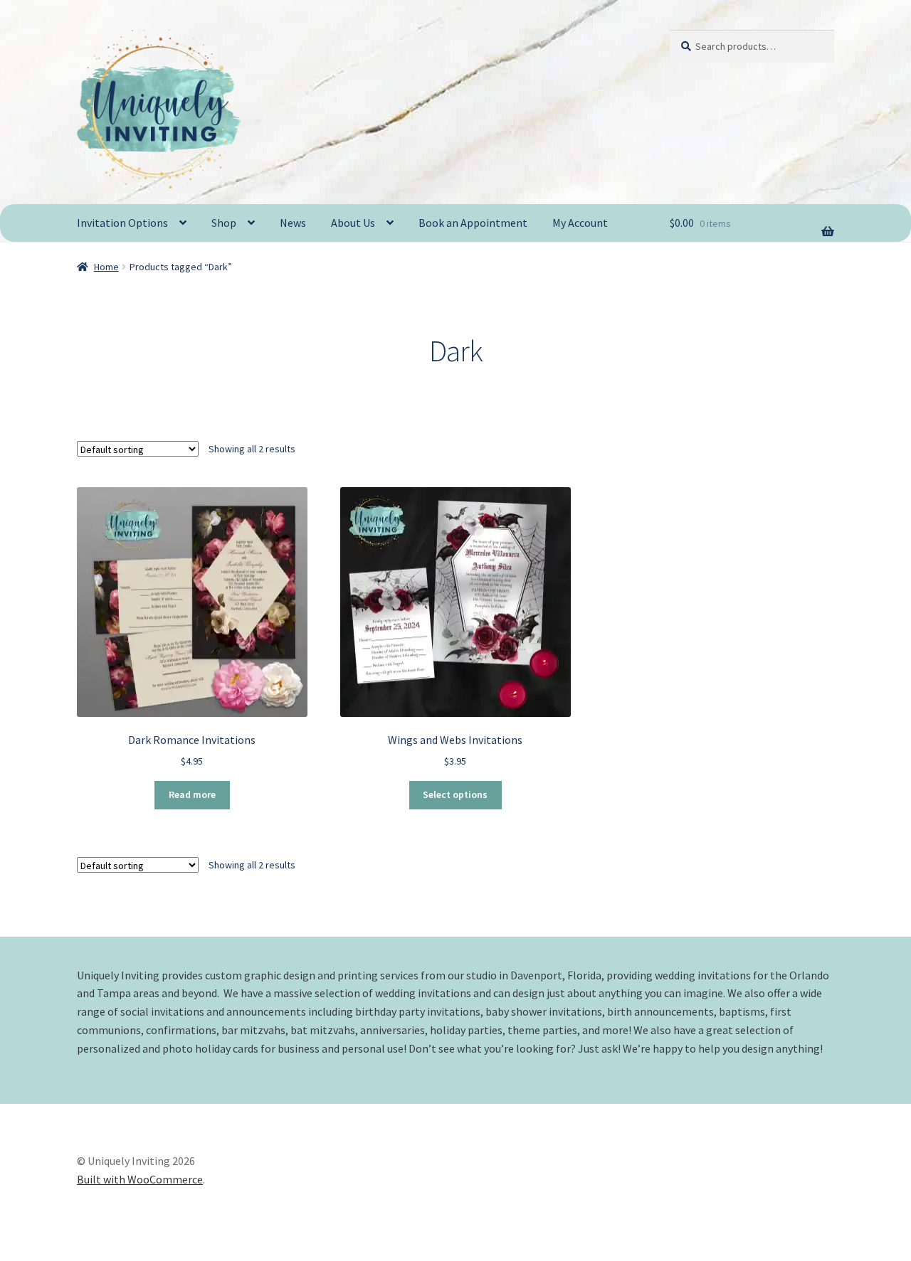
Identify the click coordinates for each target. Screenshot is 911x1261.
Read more (192, 794)
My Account (580, 223)
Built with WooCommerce (140, 1179)
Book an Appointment (472, 223)
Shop (223, 223)
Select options (455, 794)
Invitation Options (122, 223)
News (293, 223)
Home (106, 266)
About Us (353, 223)
